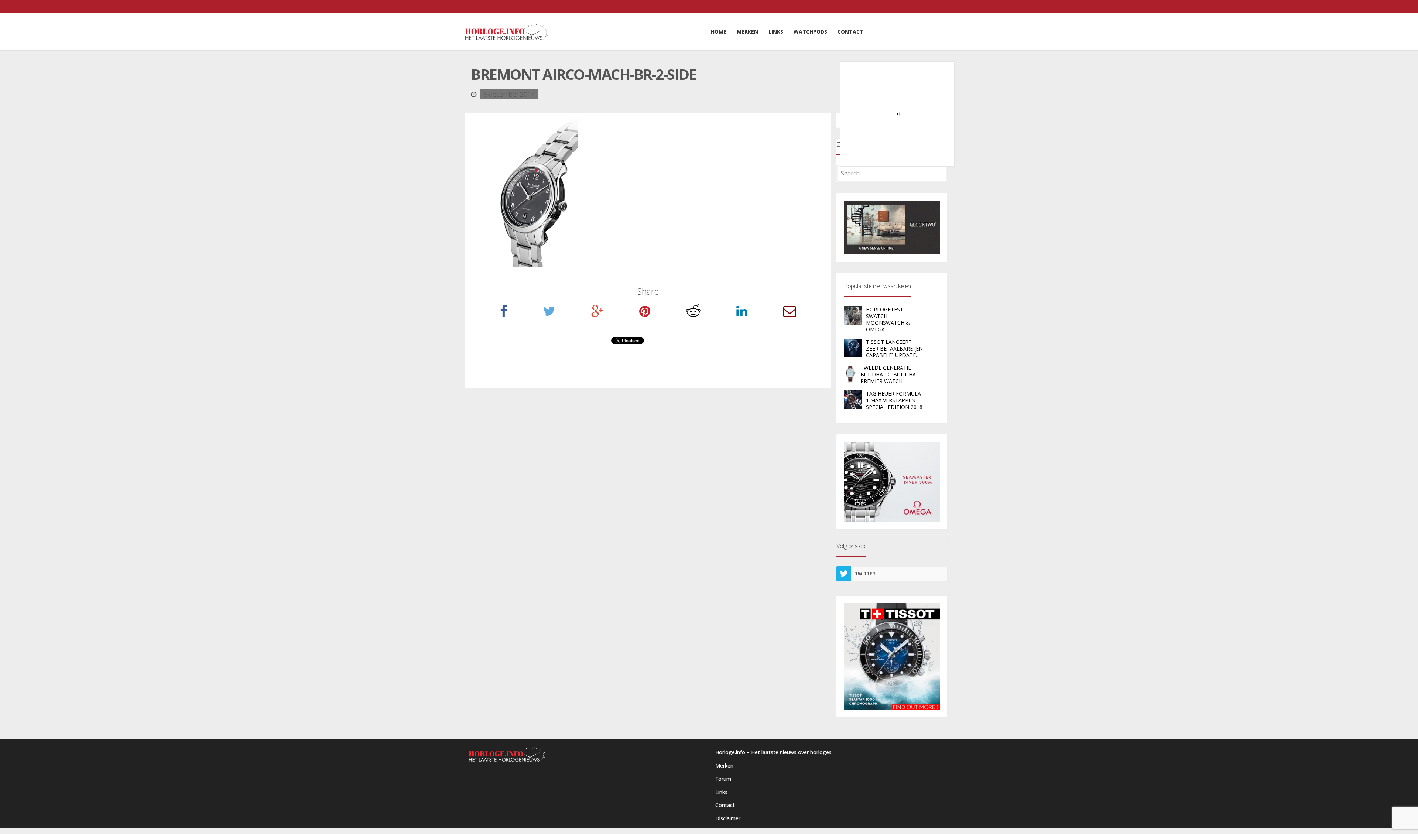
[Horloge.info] (506, 31)
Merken (724, 765)
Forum (723, 778)
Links (721, 792)
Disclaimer (727, 818)
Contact (725, 805)
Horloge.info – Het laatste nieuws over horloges (773, 752)
